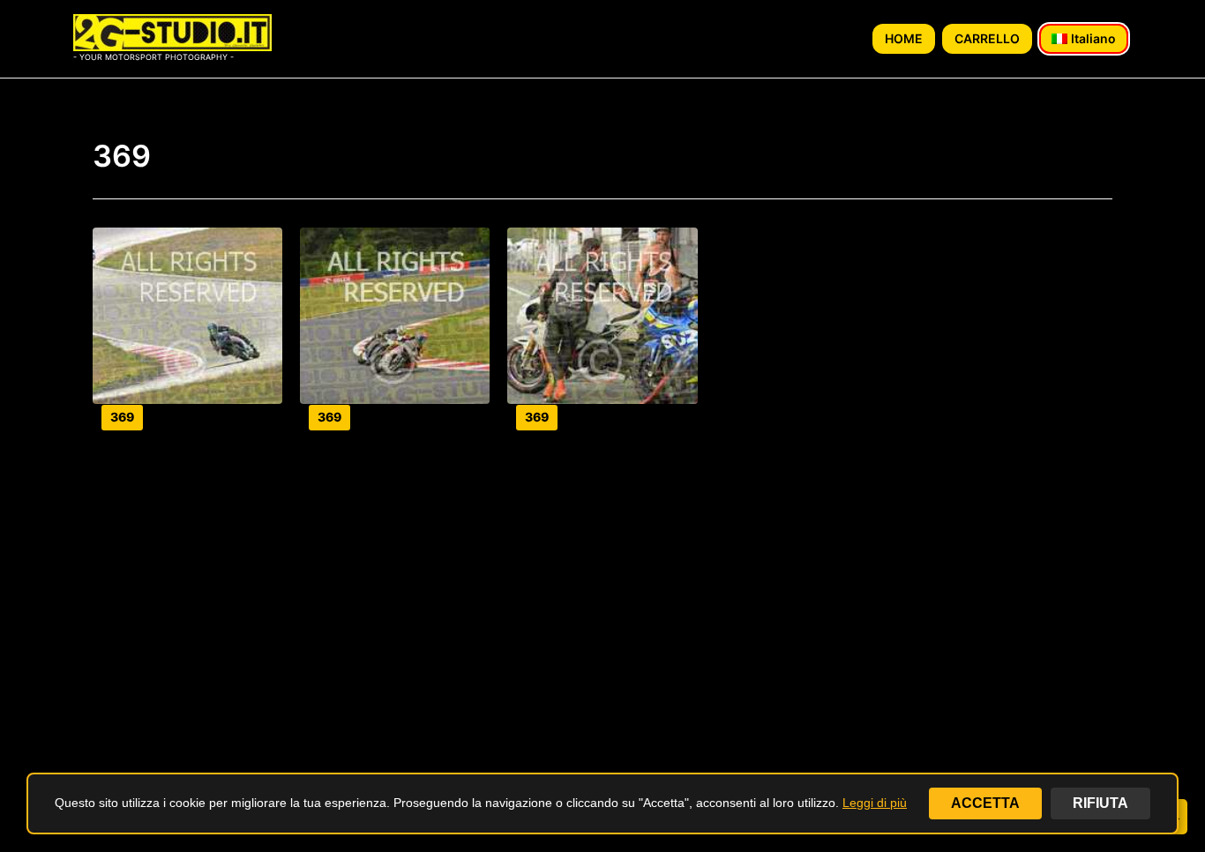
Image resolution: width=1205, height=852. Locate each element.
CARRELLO (987, 38)
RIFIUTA (1100, 803)
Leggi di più (874, 803)
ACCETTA (985, 803)
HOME (904, 38)
